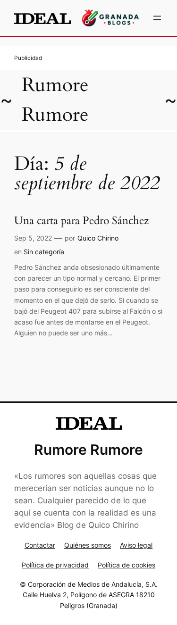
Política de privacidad (55, 565)
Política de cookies (126, 565)
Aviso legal (136, 545)
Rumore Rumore (88, 449)
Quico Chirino (97, 238)
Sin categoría (44, 252)
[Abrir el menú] (157, 18)
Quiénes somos (87, 545)
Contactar (40, 545)
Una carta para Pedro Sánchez (81, 221)
